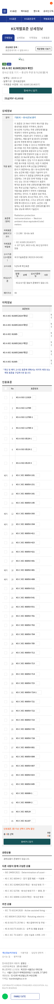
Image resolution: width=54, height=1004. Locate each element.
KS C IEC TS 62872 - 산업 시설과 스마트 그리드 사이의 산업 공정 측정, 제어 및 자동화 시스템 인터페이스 (26, 934)
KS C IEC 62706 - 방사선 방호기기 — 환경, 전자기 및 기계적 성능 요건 (26, 890)
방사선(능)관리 (29, 117)
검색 (39, 4)
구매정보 (8, 37)
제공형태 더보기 (44, 48)
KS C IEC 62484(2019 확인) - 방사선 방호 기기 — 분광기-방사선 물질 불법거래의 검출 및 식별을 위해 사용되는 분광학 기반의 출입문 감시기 (26, 884)
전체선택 (5, 388)
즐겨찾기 (5, 90)
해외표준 (25, 11)
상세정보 (21, 37)
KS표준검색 (29, 18)
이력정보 (33, 37)
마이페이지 (44, 4)
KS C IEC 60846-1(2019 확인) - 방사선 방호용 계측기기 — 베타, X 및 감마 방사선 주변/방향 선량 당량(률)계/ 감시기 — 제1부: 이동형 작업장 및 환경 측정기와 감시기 (26, 896)
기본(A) (17, 117)
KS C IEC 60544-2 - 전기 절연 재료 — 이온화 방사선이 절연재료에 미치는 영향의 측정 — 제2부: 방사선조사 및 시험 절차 (26, 878)
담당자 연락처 (37, 952)
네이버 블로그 (5, 996)
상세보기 (31, 316)
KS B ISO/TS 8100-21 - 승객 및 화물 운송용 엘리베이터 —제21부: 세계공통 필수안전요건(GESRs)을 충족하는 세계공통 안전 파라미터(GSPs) (26, 928)
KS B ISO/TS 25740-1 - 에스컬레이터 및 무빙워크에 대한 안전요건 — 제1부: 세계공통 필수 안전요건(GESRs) (26, 922)
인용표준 (46, 37)
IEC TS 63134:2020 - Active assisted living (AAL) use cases (26, 910)
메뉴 (4, 11)
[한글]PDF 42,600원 (13, 98)
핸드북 (37, 11)
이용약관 (24, 952)
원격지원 (17, 956)
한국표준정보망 (15, 4)
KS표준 (13, 11)
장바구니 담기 (30, 90)
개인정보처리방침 (9, 952)
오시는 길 (6, 956)
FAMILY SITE (20, 996)
